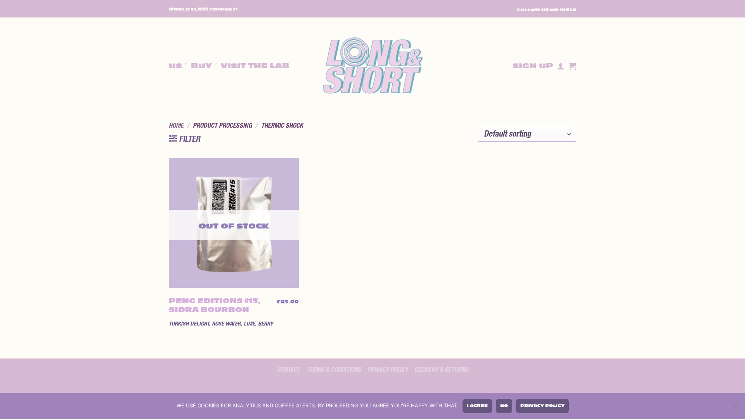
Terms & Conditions (334, 370)
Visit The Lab (255, 66)
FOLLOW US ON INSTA (546, 9)
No (504, 405)
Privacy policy (387, 370)
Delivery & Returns (441, 370)
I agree (477, 405)
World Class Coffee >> (203, 9)
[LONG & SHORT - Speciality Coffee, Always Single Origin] (372, 66)
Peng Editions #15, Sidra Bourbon (215, 305)
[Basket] (572, 65)
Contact (288, 370)
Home (176, 126)
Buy (201, 66)
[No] (735, 407)
